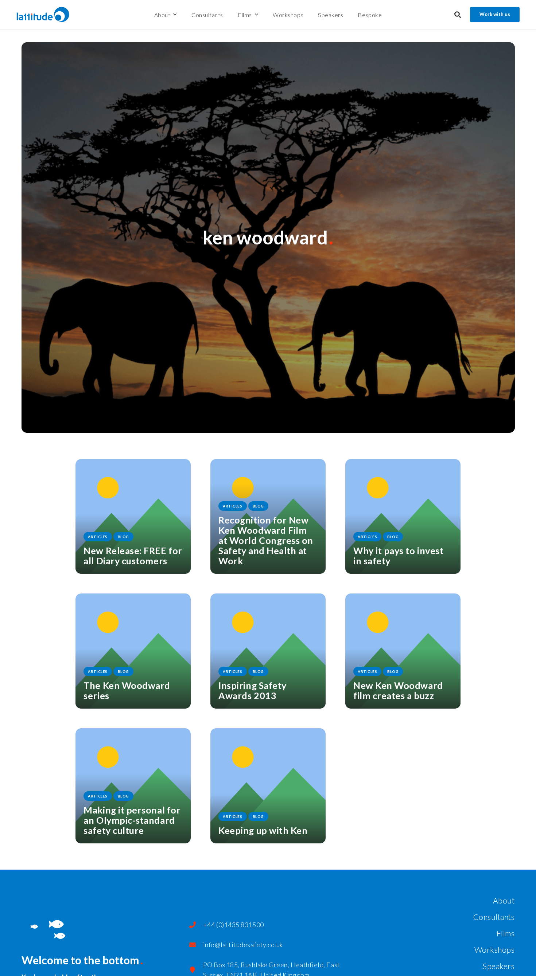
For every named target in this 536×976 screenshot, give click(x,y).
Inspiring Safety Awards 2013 (252, 690)
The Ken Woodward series (126, 690)
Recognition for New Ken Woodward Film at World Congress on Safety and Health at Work (265, 540)
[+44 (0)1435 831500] (196, 924)
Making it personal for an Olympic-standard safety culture (131, 820)
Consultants (494, 917)
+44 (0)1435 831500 (233, 925)
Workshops (494, 950)
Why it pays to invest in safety (398, 555)
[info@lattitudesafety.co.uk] (196, 944)
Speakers (498, 966)
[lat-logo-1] (43, 15)
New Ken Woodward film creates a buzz (398, 690)
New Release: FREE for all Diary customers (132, 555)
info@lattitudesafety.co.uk (243, 945)
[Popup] (457, 15)
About (504, 900)
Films (506, 933)
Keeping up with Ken (262, 830)
